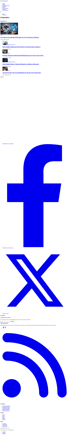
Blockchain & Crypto (6, 5)
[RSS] (35, 401)
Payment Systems (5, 10)
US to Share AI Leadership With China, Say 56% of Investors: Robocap (19, 37)
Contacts (4, 432)
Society (4, 7)
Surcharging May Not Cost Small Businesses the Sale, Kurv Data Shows (22, 72)
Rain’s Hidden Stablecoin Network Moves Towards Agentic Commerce (21, 47)
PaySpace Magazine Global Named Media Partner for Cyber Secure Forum (23, 55)
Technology (4, 6)
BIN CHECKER (5, 8)
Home (4, 13)
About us (4, 431)
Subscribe (12, 321)
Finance (4, 4)
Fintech (4, 3)
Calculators (4, 9)
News (1, 35)
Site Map (4, 433)
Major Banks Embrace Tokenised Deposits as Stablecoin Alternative (21, 64)
